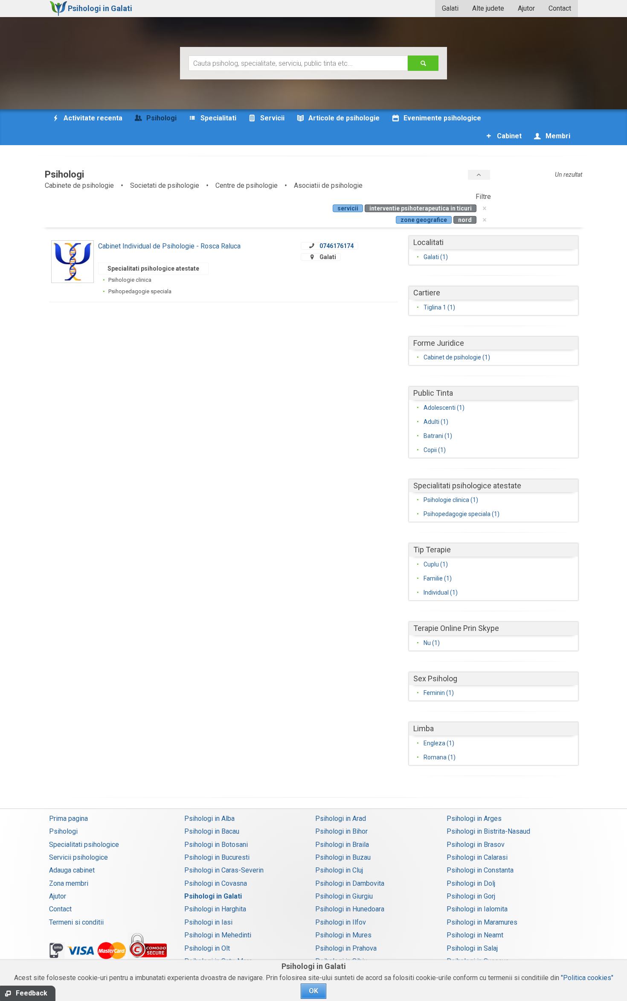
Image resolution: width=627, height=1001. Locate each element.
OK (313, 991)
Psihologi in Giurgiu (344, 896)
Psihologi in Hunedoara (349, 909)
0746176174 (336, 245)
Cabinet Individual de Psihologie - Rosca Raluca (169, 246)
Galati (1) (436, 257)
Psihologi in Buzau (343, 857)
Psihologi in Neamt (475, 935)
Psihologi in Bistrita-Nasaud (488, 831)
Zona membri (68, 883)
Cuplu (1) (436, 564)
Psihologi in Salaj (472, 948)
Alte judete (488, 8)
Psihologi (63, 831)
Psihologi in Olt (207, 948)
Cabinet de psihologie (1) (457, 357)
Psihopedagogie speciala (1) (461, 514)
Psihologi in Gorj (471, 896)
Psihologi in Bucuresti (217, 857)
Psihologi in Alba (209, 818)
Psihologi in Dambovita (349, 883)
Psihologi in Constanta (480, 870)
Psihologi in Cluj (339, 870)
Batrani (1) (438, 435)
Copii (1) (435, 450)
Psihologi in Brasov (476, 844)
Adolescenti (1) (444, 407)
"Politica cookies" (587, 978)
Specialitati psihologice (84, 844)
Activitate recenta (92, 118)
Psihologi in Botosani (216, 844)
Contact (560, 8)
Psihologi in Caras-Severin (224, 870)
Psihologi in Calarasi (477, 857)
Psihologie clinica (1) (451, 499)
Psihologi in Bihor (341, 831)
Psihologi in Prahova (346, 948)
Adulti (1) (436, 421)
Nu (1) (432, 642)
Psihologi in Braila (342, 844)
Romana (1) (440, 757)
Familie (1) (438, 578)
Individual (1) (441, 592)
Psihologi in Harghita (215, 909)
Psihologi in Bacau (211, 831)
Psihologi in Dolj (471, 883)
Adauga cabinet (72, 870)
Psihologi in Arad (340, 818)
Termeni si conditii (76, 922)
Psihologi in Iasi (208, 922)
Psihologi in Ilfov (340, 922)
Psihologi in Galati (213, 896)
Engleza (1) (439, 743)
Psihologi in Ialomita (477, 909)
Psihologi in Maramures (482, 922)
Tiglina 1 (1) (439, 307)
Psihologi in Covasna (215, 883)
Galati (450, 8)
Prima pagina (68, 818)
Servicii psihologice (78, 857)
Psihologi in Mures (343, 935)
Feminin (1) (439, 692)
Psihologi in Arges (474, 818)
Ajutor (526, 8)
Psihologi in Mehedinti (217, 935)
